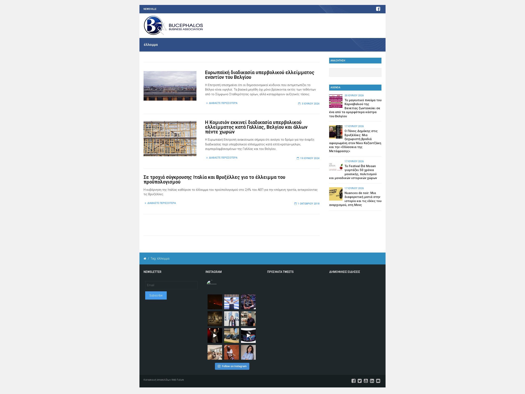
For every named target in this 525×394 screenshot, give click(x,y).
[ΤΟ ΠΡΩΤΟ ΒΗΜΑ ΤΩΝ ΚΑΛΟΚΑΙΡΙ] (231, 335)
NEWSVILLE (150, 9)
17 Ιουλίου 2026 (354, 126)
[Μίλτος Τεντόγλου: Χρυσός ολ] (231, 301)
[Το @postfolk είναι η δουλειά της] (248, 335)
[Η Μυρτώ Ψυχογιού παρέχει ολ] (248, 352)
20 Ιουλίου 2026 (354, 95)
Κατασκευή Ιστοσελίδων (157, 379)
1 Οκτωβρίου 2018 (309, 203)
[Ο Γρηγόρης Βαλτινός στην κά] (215, 335)
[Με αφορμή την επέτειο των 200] (215, 318)
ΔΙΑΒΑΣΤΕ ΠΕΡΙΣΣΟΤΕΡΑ (223, 103)
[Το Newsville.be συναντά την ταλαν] (231, 318)
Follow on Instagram (234, 366)
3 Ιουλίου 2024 (311, 103)
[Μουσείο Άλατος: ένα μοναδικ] (248, 318)
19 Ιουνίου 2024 (310, 158)
